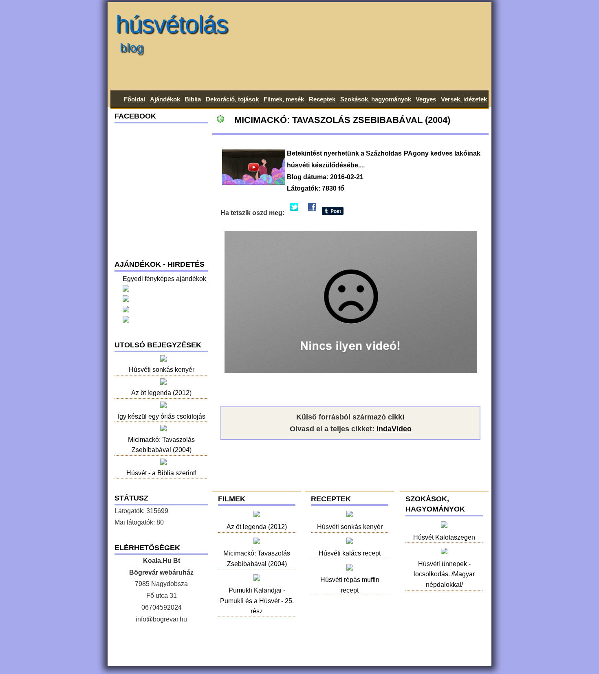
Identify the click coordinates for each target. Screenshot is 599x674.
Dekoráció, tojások (232, 99)
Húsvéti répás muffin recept (349, 585)
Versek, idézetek (464, 99)
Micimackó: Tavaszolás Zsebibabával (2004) (256, 558)
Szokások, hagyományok (375, 99)
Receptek (322, 99)
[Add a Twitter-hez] (294, 212)
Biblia (193, 99)
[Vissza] (220, 120)
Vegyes (426, 99)
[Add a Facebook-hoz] (312, 212)
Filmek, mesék (284, 99)
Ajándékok (165, 99)
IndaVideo (394, 429)
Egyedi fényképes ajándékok (164, 278)
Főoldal (134, 99)
